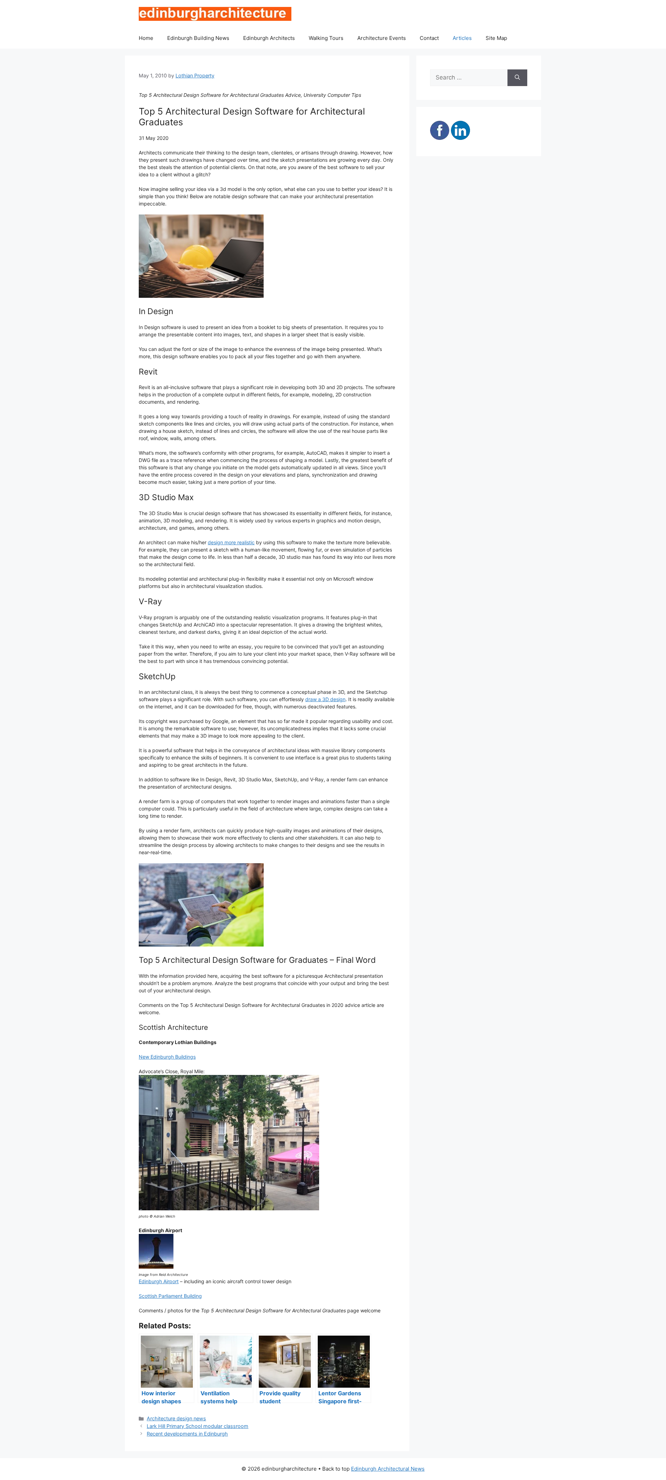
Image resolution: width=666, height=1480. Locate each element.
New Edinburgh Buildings (167, 1057)
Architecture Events (381, 38)
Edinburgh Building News (198, 38)
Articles (462, 38)
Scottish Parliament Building (170, 1296)
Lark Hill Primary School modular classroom (197, 1426)
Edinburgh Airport (159, 1281)
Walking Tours (326, 38)
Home (146, 38)
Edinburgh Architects (269, 38)
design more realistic (231, 542)
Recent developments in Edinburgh (187, 1434)
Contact (429, 38)
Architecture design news (176, 1418)
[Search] (517, 77)
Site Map (496, 38)
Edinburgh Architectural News (388, 1468)
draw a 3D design (325, 699)
